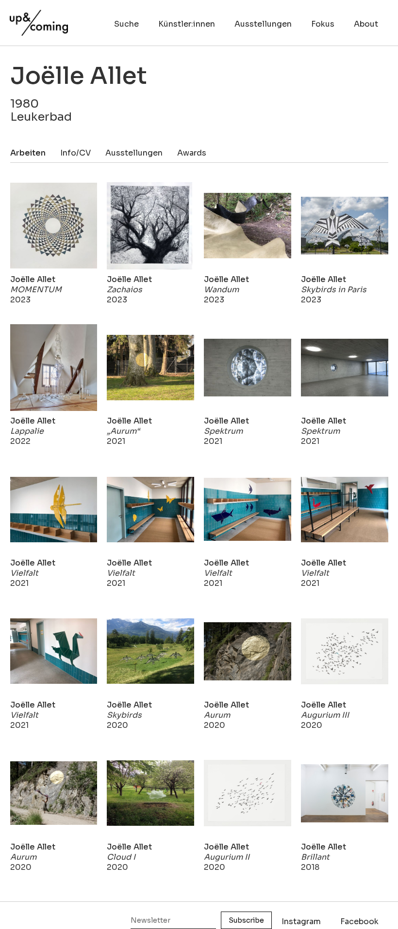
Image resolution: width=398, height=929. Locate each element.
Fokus (322, 24)
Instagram (301, 921)
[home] (39, 18)
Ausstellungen (263, 24)
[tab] (35, 152)
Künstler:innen (186, 24)
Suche (126, 24)
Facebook (359, 921)
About (366, 24)
